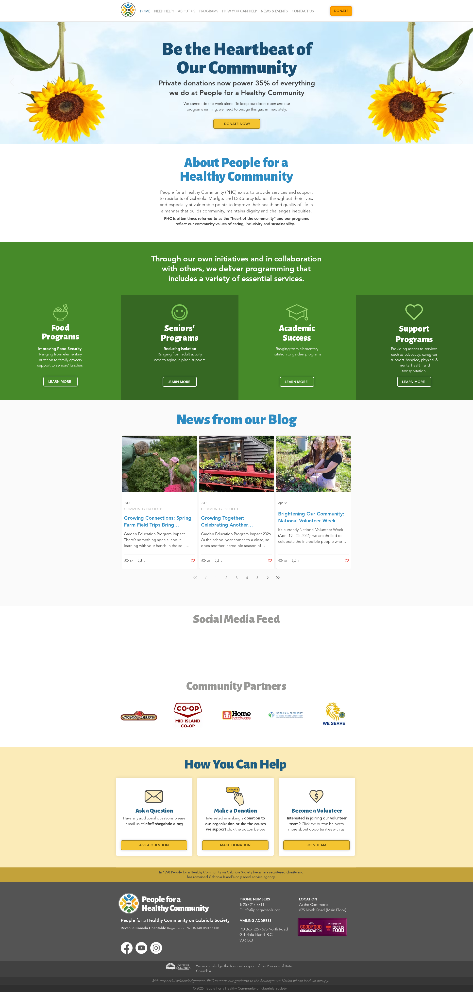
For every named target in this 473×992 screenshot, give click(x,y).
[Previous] (12, 82)
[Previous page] (205, 577)
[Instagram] (156, 948)
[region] (154, 817)
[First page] (195, 577)
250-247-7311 (253, 904)
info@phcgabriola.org (163, 823)
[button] (186, 11)
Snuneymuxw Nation (276, 980)
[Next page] (267, 577)
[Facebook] (127, 948)
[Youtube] (141, 948)
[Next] (461, 82)
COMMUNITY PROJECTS (143, 509)
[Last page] (277, 577)
